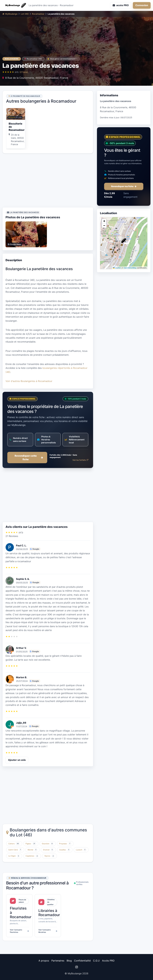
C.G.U (96, 960)
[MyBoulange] (14, 5)
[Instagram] (76, 967)
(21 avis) (24, 72)
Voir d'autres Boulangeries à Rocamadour (29, 381)
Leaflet (118, 267)
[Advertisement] (47, 180)
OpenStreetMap (130, 267)
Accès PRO (108, 960)
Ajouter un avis (17, 759)
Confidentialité (82, 960)
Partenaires (57, 960)
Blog (69, 960)
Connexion (141, 5)
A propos (44, 960)
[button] (123, 240)
